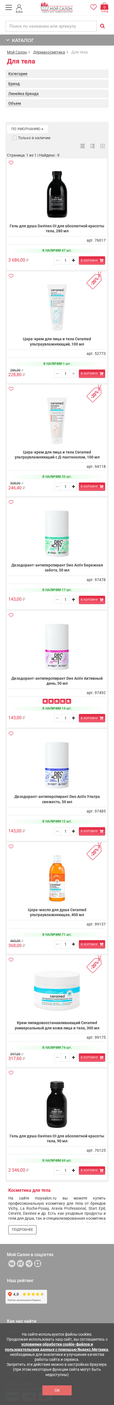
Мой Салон (17, 52)
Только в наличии (34, 138)
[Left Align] (45, 701)
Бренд (14, 83)
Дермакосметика (49, 52)
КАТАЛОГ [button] (22, 40)
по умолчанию (26, 129)
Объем (14, 103)
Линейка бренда (23, 93)
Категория (17, 74)
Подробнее (22, 1229)
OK (57, 1390)
